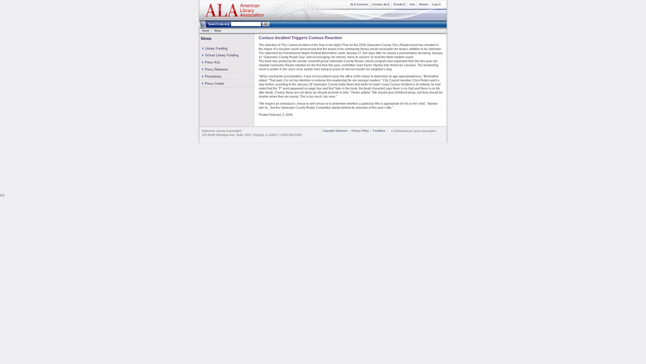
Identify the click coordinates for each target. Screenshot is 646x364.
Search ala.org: (219, 24)
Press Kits (212, 62)
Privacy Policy (360, 130)
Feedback (379, 130)
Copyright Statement (334, 130)
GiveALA (399, 4)
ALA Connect (359, 4)
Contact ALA (380, 4)
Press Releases (216, 69)
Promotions (213, 76)
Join (412, 4)
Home (205, 30)
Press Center (214, 83)
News (217, 30)
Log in (436, 4)
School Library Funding (221, 55)
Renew (423, 4)
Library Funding (216, 48)
